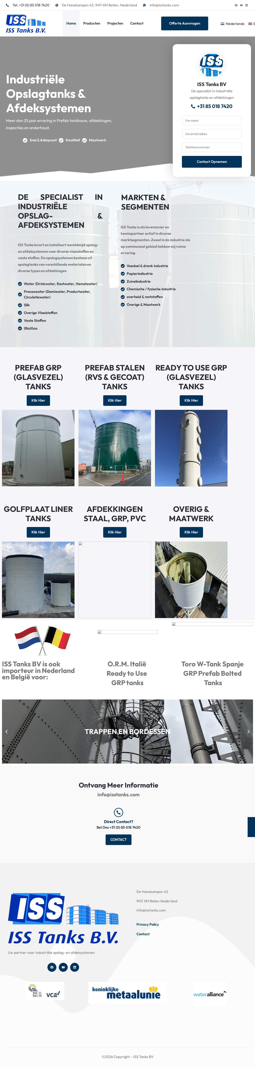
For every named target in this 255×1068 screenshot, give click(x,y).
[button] (6, 731)
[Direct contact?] (118, 812)
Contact (136, 23)
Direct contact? (118, 821)
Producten (91, 23)
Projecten (115, 23)
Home (71, 23)
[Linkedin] (246, 5)
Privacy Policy (147, 924)
